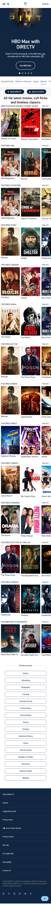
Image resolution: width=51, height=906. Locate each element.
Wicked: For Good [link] (8, 138)
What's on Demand (23, 81)
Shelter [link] (24, 258)
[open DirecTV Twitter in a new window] (14, 894)
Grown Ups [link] (46, 496)
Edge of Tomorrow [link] (29, 218)
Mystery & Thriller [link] (25, 757)
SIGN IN (45, 4)
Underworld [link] (46, 258)
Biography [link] (25, 687)
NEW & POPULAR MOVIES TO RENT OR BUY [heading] (19, 106)
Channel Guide (7, 81)
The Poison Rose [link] (28, 377)
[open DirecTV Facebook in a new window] (9, 894)
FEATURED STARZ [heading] (9, 225)
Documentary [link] (25, 715)
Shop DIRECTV (15, 91)
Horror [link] (25, 743)
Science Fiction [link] (25, 771)
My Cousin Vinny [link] (28, 496)
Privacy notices (8, 836)
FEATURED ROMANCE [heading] (10, 502)
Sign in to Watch (38, 91)
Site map (5, 845)
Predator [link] (24, 615)
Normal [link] (24, 178)
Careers (5, 803)
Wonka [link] (24, 297)
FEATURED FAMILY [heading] (9, 423)
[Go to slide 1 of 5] (19, 73)
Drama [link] (26, 722)
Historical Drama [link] (26, 736)
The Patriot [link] (5, 337)
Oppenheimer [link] (26, 416)
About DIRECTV (8, 794)
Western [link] (25, 778)
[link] (10, 122)
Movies (43, 81)
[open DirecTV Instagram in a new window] (20, 894)
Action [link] (25, 673)
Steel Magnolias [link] (7, 178)
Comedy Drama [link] (25, 701)
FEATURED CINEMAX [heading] (10, 264)
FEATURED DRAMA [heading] (9, 383)
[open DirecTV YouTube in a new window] (25, 894)
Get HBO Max (25, 65)
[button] (3, 3)
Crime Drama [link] (25, 708)
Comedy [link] (25, 694)
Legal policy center (9, 811)
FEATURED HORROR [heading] (9, 582)
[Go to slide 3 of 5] (25, 73)
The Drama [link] (5, 535)
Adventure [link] (26, 680)
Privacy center (7, 819)
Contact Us (6, 870)
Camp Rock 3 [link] (6, 495)
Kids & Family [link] (26, 750)
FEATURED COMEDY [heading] (9, 463)
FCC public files (8, 853)
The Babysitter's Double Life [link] (32, 575)
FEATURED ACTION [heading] (9, 344)
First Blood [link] (25, 337)
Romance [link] (26, 764)
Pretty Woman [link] (27, 535)
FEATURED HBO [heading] (7, 145)
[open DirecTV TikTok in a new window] (31, 894)
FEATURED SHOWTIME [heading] (11, 185)
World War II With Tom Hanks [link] (13, 654)
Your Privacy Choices (13, 828)
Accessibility (6, 862)
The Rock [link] (5, 297)
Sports (35, 81)
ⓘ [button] (42, 56)
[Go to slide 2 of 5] (22, 73)
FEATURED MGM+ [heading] (8, 304)
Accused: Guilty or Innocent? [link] (33, 655)
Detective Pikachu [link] (8, 456)
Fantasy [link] (25, 729)
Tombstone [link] (46, 377)
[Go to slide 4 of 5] (28, 73)
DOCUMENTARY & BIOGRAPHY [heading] (14, 622)
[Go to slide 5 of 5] (31, 73)
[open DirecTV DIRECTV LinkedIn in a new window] (3, 894)
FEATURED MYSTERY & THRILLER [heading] (15, 542)
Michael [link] (4, 257)
